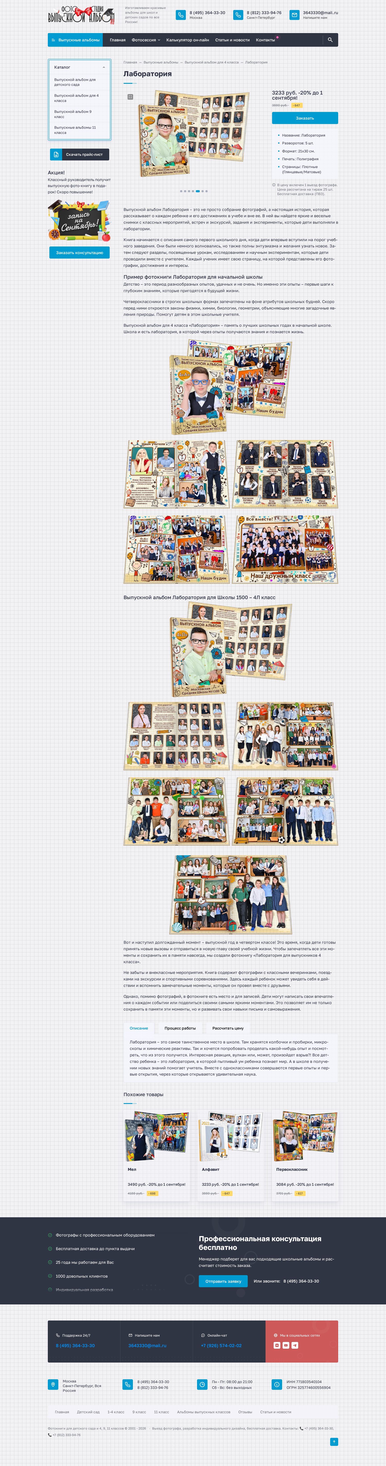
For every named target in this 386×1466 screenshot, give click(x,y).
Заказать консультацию (79, 252)
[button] (181, 191)
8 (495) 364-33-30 (207, 12)
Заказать (305, 118)
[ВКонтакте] (277, 1345)
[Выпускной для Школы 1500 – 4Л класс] (177, 814)
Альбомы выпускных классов (203, 1412)
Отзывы (245, 1412)
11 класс (161, 1412)
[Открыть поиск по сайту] (329, 40)
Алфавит (210, 1169)
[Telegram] (295, 1345)
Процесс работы (180, 1028)
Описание (139, 1028)
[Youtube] (286, 1345)
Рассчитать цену (228, 1028)
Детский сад (88, 1412)
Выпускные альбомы (79, 39)
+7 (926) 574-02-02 (221, 1345)
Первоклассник (292, 1169)
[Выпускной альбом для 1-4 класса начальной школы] (177, 476)
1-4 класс (116, 1412)
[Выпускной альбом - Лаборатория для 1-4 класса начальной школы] (231, 387)
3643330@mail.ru (320, 12)
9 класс (139, 1412)
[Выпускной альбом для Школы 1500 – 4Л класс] (231, 649)
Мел (132, 1169)
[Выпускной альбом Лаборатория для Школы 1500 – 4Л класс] (285, 738)
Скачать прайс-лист (84, 154)
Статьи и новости (275, 1412)
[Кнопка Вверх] (334, 1442)
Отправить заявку (223, 1281)
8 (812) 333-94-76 (264, 12)
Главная (62, 1412)
